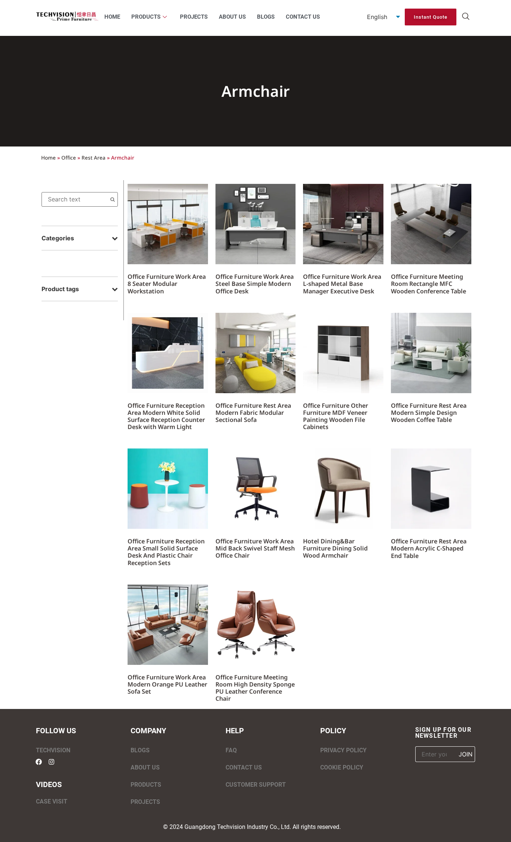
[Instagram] (51, 761)
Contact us (244, 767)
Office (68, 157)
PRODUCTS (145, 16)
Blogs (140, 750)
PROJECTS (194, 16)
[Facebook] (38, 761)
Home (48, 157)
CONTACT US (303, 16)
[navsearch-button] (465, 16)
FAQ (231, 750)
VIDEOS (49, 784)
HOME (112, 16)
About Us (145, 767)
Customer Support (256, 784)
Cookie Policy (341, 767)
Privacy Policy (343, 750)
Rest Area (93, 157)
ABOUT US (232, 16)
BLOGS (266, 16)
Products (146, 784)
